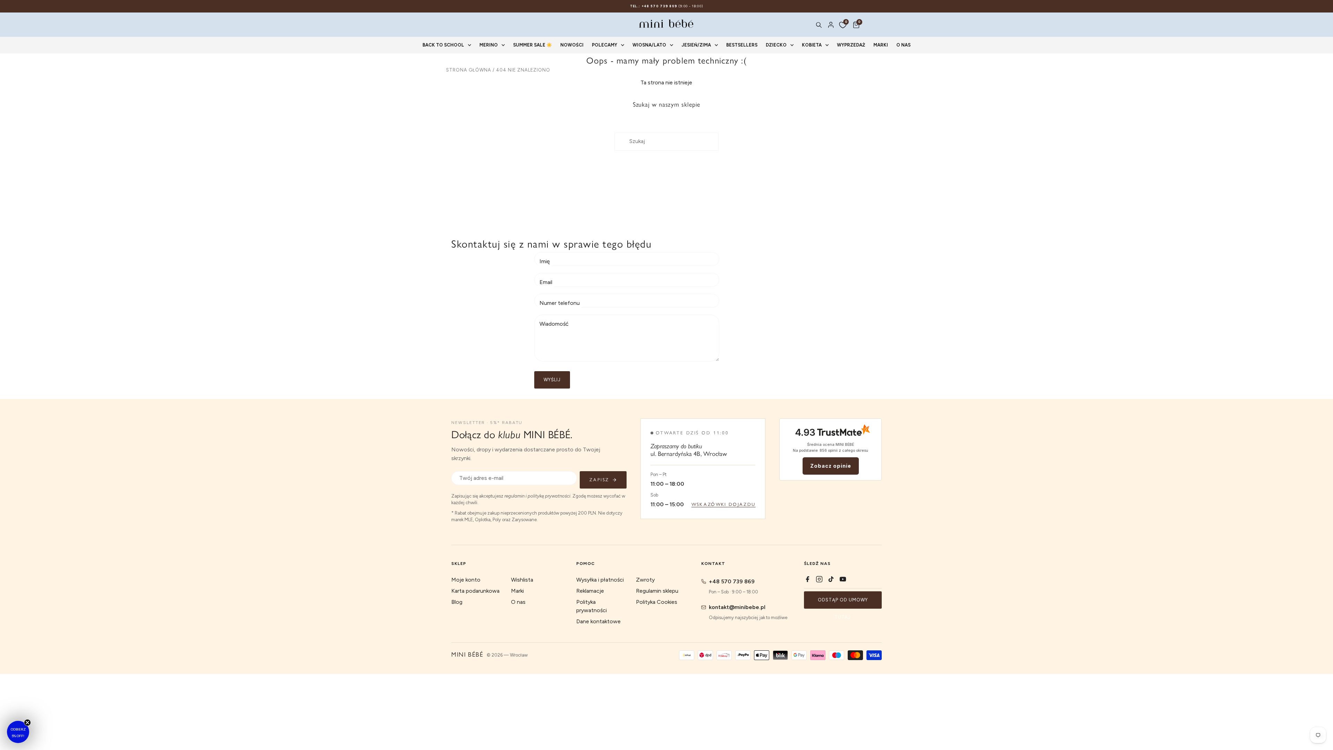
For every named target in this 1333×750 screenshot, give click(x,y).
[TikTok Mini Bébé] (831, 579)
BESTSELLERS (741, 45)
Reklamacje (590, 591)
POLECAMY (604, 45)
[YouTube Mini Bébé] (842, 579)
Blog (456, 602)
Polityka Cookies (656, 602)
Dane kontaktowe (598, 621)
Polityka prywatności (591, 606)
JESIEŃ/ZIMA (696, 45)
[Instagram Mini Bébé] (819, 579)
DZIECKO (776, 45)
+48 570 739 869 (732, 581)
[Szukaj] (818, 24)
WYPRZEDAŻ (851, 45)
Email (545, 282)
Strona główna (468, 70)
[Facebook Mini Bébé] (807, 579)
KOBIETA (812, 45)
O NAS (903, 45)
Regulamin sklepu (657, 591)
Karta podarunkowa (475, 591)
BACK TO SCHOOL (443, 45)
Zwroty (645, 579)
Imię (544, 261)
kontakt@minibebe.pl (737, 607)
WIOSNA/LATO (649, 45)
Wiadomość (554, 323)
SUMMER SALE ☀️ (532, 45)
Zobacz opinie (830, 466)
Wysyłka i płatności (600, 579)
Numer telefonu (559, 303)
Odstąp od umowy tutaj (843, 603)
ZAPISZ (599, 479)
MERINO (488, 45)
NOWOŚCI (572, 45)
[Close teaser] (27, 722)
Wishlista (522, 579)
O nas (518, 602)
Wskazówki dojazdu (723, 504)
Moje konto (465, 579)
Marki (517, 591)
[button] (18, 732)
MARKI (880, 45)
